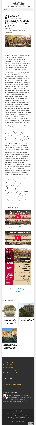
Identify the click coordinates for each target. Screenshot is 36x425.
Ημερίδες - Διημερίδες (17, 28)
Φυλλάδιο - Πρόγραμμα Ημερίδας (18, 290)
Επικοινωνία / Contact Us (13, 372)
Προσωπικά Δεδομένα (11, 370)
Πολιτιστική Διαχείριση (11, 30)
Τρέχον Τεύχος (9, 362)
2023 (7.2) (7, 28)
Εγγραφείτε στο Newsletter (12, 384)
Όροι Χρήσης (9, 367)
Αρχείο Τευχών (9, 364)
